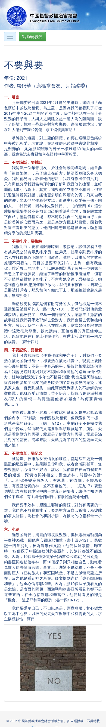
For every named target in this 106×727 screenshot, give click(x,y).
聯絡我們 (34, 36)
